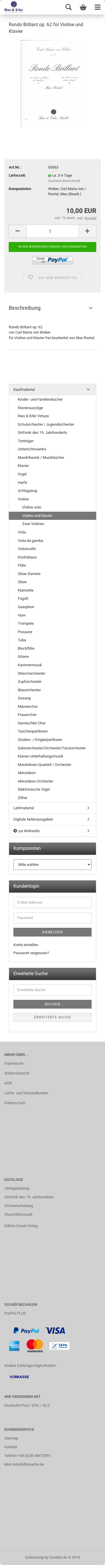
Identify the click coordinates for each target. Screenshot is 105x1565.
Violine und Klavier (37, 515)
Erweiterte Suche (52, 1017)
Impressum (13, 1063)
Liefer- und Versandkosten (26, 1093)
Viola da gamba (30, 540)
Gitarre (23, 656)
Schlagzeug (27, 490)
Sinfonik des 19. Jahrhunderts (42, 432)
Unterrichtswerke (32, 449)
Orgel (22, 474)
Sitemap (11, 1438)
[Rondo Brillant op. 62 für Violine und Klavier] (53, 83)
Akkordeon (27, 773)
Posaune (25, 632)
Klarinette (26, 590)
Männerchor (28, 706)
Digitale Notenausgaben (33, 819)
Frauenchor (27, 714)
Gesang (24, 698)
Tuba (22, 640)
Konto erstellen (25, 945)
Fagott (23, 598)
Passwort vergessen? (31, 953)
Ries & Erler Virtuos (33, 416)
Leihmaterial (23, 808)
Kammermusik (30, 665)
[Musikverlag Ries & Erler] (11, 7)
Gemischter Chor (32, 723)
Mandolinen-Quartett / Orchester (44, 764)
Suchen (52, 1004)
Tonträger (26, 441)
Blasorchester (29, 690)
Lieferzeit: (17, 175)
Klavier (23, 465)
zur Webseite (28, 831)
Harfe (22, 482)
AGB (8, 1083)
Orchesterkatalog (18, 1206)
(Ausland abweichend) (64, 181)
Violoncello (27, 549)
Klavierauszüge (30, 408)
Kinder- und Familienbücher (40, 399)
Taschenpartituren (33, 731)
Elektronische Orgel (34, 789)
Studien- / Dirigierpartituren (40, 739)
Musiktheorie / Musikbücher (41, 457)
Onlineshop (34, 1557)
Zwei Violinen (33, 524)
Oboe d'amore (29, 574)
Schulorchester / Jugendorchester (46, 424)
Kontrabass (27, 557)
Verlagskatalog (16, 1188)
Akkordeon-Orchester (35, 781)
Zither (22, 798)
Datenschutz (14, 1103)
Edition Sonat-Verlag (21, 1226)
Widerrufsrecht (16, 1073)
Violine (23, 499)
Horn (22, 615)
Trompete (26, 623)
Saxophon (26, 607)
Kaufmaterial (24, 389)
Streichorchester (31, 673)
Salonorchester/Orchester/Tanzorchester (52, 748)
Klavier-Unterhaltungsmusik (40, 756)
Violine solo (31, 507)
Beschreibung (25, 308)
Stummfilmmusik (18, 1214)
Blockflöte (26, 648)
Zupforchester (29, 681)
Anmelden (52, 932)
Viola (22, 532)
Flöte (22, 565)
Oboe (22, 582)
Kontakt (10, 1447)
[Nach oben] (89, 1556)
